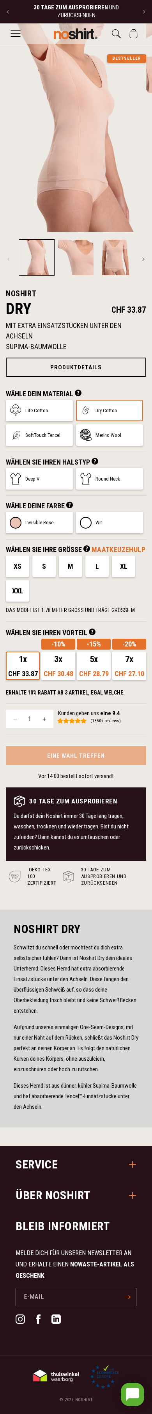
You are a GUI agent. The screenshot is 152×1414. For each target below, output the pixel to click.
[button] (15, 33)
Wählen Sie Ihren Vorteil (47, 633)
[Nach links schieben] (8, 259)
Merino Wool (108, 435)
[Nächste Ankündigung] (144, 11)
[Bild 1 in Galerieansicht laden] (36, 257)
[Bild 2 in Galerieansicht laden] (75, 257)
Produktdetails (76, 367)
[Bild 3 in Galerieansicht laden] (115, 257)
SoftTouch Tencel (42, 435)
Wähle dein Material (40, 394)
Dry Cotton (106, 410)
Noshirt (84, 1399)
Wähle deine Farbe (36, 506)
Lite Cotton (36, 410)
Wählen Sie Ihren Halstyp (49, 462)
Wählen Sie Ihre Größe (44, 549)
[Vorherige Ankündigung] (8, 11)
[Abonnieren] (127, 1297)
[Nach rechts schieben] (143, 259)
